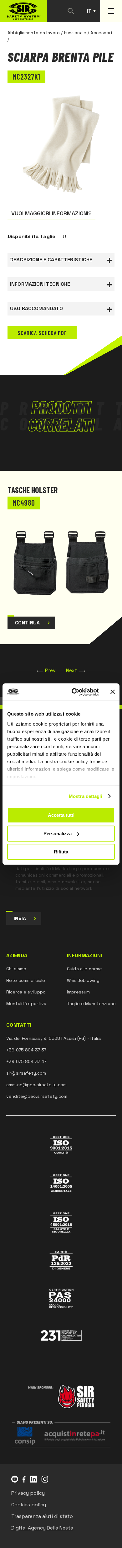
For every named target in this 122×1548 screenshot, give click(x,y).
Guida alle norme (84, 969)
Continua (27, 622)
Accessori (101, 32)
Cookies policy (28, 1504)
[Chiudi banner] (112, 692)
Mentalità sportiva (26, 1003)
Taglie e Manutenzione (91, 1003)
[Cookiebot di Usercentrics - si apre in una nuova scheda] (74, 692)
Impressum (78, 992)
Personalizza (57, 833)
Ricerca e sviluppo (26, 992)
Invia (20, 918)
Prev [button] (50, 670)
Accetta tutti (61, 815)
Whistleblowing (83, 980)
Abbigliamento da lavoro (34, 32)
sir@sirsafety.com (26, 1073)
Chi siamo (16, 969)
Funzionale (75, 32)
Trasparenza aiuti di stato (42, 1516)
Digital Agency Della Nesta (42, 1528)
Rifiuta (61, 851)
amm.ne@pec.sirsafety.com (36, 1084)
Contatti (19, 1025)
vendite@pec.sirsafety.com (37, 1096)
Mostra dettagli (85, 796)
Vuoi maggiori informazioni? (51, 213)
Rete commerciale (25, 980)
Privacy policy (28, 1493)
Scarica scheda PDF (42, 332)
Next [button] (71, 670)
